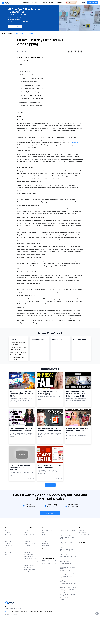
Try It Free (15, 26)
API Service (59, 2)
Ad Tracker (7, 532)
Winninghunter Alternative (29, 541)
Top (97, 613)
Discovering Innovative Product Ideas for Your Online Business (68, 584)
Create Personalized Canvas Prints (67, 570)
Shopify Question (45, 543)
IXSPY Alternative (27, 545)
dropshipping (74, 142)
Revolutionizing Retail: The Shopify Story (67, 531)
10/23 (54, 563)
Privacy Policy (81, 530)
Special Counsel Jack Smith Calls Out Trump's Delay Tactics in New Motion (67, 539)
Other (43, 555)
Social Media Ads (45, 539)
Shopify (43, 534)
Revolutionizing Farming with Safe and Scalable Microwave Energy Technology (67, 591)
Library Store (8, 541)
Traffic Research (8, 545)
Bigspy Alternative (27, 567)
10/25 (43, 563)
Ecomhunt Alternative (28, 539)
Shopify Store (8, 547)
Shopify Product (8, 539)
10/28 (43, 560)
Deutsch (41, 611)
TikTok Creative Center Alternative (31, 537)
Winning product (45, 545)
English (6, 611)
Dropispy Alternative (28, 571)
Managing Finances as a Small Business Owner (17, 343)
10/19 (49, 566)
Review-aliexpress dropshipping (30, 563)
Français (46, 611)
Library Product (8, 537)
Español (36, 611)
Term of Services (82, 532)
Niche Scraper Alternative (29, 534)
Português (31, 611)
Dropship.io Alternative (28, 554)
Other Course (45, 541)
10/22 (43, 566)
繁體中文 (17, 611)
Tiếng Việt (51, 611)
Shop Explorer (8, 543)
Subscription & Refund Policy (85, 534)
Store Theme (8, 550)
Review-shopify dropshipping (30, 565)
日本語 (25, 611)
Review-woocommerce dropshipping (31, 561)
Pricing (51, 2)
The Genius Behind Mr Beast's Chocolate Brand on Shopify (66, 550)
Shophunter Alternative (29, 556)
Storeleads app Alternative (29, 543)
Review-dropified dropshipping (30, 558)
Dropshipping (10, 33)
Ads (6, 530)
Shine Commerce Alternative (30, 569)
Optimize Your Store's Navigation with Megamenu (67, 577)
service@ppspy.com (83, 544)
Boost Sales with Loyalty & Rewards (68, 587)
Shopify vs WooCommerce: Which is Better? (68, 546)
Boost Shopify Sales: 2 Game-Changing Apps (17, 358)
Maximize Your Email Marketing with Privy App (68, 595)
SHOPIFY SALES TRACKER (48, 530)
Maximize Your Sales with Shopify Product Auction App (18, 348)
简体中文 (12, 611)
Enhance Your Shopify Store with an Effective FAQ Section (18, 353)
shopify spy (26, 547)
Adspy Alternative (27, 552)
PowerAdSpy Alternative (29, 574)
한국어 (21, 611)
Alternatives (26, 532)
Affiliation (80, 537)
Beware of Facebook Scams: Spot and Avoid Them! (67, 573)
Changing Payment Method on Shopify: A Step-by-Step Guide (66, 543)
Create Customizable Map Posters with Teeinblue (67, 567)
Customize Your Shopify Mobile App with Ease (68, 598)
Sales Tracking (8, 534)
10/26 (54, 560)
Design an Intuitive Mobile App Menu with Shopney (68, 580)
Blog (43, 532)
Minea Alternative (27, 550)
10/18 (54, 566)
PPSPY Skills (8, 552)
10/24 (49, 563)
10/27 (49, 560)
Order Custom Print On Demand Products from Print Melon (67, 534)
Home (3, 33)
